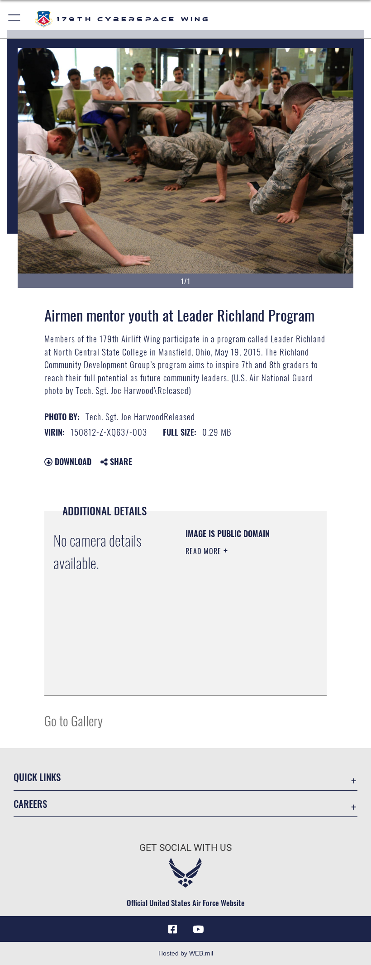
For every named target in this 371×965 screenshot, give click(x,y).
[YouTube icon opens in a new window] (198, 929)
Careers (30, 804)
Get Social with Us (185, 847)
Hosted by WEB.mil (185, 953)
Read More (205, 551)
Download (71, 461)
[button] (14, 19)
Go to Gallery (73, 720)
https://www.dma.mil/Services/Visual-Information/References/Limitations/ (240, 678)
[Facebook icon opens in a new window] (173, 929)
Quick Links (37, 777)
